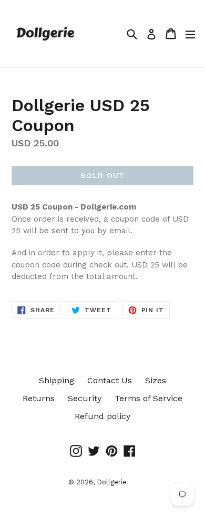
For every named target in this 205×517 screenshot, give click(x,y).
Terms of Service (148, 398)
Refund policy (102, 416)
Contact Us (109, 380)
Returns (39, 398)
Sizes (155, 380)
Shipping (56, 380)
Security (84, 398)
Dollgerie (112, 482)
